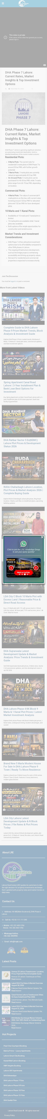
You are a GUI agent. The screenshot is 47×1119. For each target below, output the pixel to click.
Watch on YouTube (23, 572)
